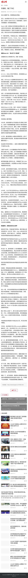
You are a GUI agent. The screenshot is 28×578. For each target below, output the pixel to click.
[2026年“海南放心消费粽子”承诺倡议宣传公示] (5, 566)
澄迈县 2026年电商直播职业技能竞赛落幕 (18, 432)
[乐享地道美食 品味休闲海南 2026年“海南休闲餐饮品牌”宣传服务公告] (5, 478)
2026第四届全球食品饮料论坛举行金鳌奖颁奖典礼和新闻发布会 (18, 512)
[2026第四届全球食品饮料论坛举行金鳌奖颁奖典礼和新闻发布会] (5, 513)
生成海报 (5, 394)
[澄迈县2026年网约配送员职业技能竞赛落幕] (5, 471)
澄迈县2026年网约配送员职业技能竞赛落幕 (18, 470)
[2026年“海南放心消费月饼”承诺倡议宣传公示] (5, 426)
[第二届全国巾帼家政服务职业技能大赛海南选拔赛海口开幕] (5, 486)
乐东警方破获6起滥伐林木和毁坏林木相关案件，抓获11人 (18, 549)
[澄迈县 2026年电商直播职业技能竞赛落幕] (5, 433)
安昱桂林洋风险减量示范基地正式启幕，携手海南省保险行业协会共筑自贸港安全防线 (18, 519)
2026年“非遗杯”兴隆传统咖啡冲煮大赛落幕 (18, 542)
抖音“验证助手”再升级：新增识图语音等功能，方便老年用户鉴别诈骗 (13, 492)
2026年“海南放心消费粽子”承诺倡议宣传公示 (18, 565)
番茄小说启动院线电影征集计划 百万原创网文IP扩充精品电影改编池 (18, 557)
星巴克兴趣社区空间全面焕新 (18, 446)
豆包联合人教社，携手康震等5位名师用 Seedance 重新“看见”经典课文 (18, 504)
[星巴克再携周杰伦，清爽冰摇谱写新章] (5, 528)
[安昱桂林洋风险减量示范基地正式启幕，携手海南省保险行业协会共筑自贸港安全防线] (5, 520)
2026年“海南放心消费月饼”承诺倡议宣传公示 (18, 425)
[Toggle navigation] (25, 2)
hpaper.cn (14, 575)
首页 (2, 5)
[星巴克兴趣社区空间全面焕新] (5, 448)
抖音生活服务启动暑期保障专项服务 (18, 455)
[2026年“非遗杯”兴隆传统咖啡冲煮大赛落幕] (5, 543)
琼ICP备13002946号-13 (16, 574)
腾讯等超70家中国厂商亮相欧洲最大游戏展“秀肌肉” (18, 417)
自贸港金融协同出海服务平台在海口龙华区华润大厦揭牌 (18, 534)
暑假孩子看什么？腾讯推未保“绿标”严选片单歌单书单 (18, 462)
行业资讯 (19, 11)
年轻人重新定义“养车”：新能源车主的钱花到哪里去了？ (18, 440)
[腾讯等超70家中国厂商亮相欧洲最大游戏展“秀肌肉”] (5, 418)
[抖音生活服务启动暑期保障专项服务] (5, 456)
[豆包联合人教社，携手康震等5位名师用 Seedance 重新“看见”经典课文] (5, 505)
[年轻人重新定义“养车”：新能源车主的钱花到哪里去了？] (5, 441)
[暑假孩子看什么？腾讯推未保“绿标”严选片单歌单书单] (5, 463)
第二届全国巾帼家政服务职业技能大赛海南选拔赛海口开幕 (18, 485)
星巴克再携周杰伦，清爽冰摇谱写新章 (18, 527)
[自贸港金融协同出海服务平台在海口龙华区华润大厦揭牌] (5, 535)
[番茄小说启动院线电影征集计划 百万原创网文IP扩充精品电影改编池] (5, 558)
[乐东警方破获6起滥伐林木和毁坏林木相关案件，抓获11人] (5, 551)
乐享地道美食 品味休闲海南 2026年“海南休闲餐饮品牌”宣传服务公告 (18, 477)
